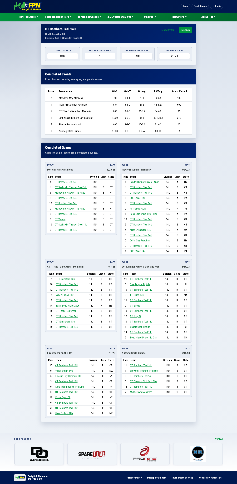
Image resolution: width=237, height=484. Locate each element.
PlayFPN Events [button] (27, 16)
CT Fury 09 (135, 316)
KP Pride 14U (137, 295)
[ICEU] (198, 454)
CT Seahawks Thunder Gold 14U (71, 187)
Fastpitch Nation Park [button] (57, 16)
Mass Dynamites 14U (140, 229)
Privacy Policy (134, 477)
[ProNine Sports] (145, 454)
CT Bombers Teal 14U (66, 182)
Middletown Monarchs (141, 392)
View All (219, 439)
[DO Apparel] (39, 454)
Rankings (185, 30)
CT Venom (60, 219)
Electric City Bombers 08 (68, 376)
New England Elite (64, 413)
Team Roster (167, 30)
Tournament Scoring (182, 477)
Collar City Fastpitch (140, 240)
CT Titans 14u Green (66, 311)
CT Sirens (135, 305)
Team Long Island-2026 (67, 305)
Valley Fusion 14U (65, 295)
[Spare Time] (92, 454)
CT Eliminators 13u (65, 279)
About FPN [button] (207, 16)
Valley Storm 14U (64, 370)
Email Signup (200, 6)
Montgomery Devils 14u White (70, 192)
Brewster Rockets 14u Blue (144, 370)
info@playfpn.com (156, 477)
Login (218, 6)
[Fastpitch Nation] (28, 6)
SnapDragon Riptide (140, 284)
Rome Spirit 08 (62, 397)
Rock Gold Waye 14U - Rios (143, 213)
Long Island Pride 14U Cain (143, 337)
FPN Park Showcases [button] (87, 16)
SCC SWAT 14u (137, 198)
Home (185, 6)
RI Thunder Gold (138, 208)
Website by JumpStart (210, 477)
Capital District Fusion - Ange (144, 182)
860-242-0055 (35, 479)
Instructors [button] (178, 16)
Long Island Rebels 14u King (69, 386)
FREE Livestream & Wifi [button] (118, 16)
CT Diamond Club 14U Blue (143, 381)
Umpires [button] (149, 16)
